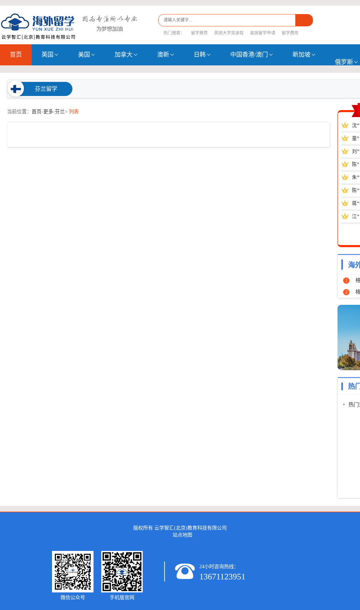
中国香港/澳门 (249, 54)
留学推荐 (199, 33)
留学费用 (290, 33)
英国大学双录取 (229, 33)
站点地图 (182, 535)
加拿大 (124, 54)
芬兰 (60, 111)
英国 (47, 54)
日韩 (200, 54)
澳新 (163, 54)
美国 (84, 54)
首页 (16, 54)
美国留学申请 (262, 33)
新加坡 (301, 54)
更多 (48, 111)
